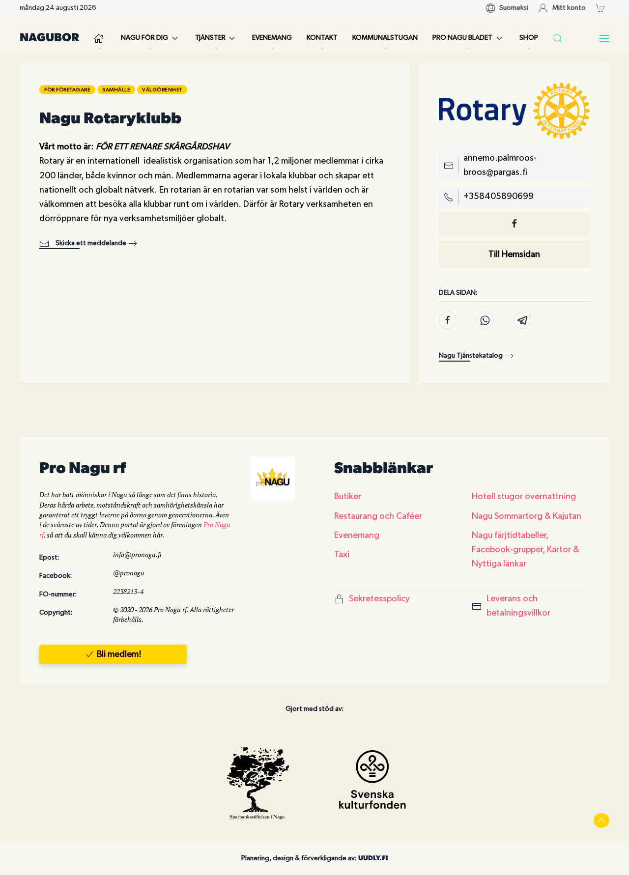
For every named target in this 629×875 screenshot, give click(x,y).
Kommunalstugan (385, 37)
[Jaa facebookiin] (448, 320)
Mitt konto (569, 7)
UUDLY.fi (373, 858)
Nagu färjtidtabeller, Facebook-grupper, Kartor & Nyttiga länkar (525, 550)
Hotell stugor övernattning (524, 496)
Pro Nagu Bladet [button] (462, 37)
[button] (603, 8)
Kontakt (322, 37)
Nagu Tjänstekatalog (471, 355)
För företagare (67, 89)
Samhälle (116, 89)
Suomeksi (513, 7)
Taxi (341, 554)
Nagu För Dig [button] (144, 37)
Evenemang (272, 37)
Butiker (347, 496)
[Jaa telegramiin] (522, 320)
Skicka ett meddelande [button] (90, 243)
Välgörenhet (162, 89)
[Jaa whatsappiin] (485, 320)
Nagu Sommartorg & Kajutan (526, 516)
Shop (528, 37)
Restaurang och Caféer (378, 516)
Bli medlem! (119, 654)
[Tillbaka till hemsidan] (100, 38)
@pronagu (128, 572)
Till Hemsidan (514, 254)
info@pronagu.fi (137, 554)
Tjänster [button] (210, 37)
